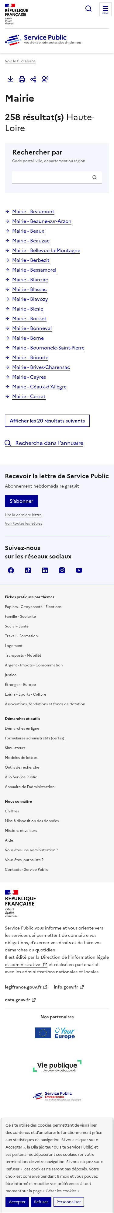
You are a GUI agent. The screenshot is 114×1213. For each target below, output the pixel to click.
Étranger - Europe (20, 684)
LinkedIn (45, 570)
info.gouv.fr (66, 987)
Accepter (17, 1202)
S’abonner (21, 501)
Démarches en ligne (22, 728)
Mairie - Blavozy (30, 299)
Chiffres (12, 811)
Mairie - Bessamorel (34, 269)
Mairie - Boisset (29, 318)
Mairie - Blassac (29, 289)
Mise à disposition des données (32, 821)
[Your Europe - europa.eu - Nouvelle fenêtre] (57, 1033)
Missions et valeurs (21, 830)
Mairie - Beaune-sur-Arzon (41, 221)
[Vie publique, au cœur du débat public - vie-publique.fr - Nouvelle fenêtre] (57, 1067)
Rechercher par (48, 156)
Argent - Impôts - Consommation (34, 665)
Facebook (11, 570)
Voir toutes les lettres (23, 523)
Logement (13, 645)
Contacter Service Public (26, 869)
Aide (9, 840)
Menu (105, 13)
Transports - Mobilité (23, 655)
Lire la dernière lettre (23, 515)
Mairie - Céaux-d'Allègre (39, 386)
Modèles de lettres (21, 757)
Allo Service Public (21, 777)
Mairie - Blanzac (30, 279)
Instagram (62, 570)
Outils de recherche (22, 767)
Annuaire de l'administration (29, 787)
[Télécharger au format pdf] (10, 79)
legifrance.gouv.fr (23, 987)
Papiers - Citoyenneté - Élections (33, 607)
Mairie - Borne (28, 338)
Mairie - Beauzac (31, 240)
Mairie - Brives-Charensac (41, 367)
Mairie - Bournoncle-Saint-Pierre (48, 347)
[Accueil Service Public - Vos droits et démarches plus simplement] (44, 46)
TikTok (28, 570)
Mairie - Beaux (28, 231)
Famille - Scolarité (20, 616)
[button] (45, 79)
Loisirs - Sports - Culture (25, 694)
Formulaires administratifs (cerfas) (34, 738)
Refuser (41, 1202)
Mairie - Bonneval (32, 328)
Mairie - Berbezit (31, 260)
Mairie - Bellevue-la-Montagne (46, 250)
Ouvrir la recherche (88, 8)
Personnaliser (69, 1202)
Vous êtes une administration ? (31, 850)
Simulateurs (15, 748)
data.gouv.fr (17, 1000)
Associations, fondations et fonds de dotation (45, 704)
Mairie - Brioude (30, 357)
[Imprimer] (21, 79)
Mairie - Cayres (29, 377)
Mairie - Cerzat (29, 396)
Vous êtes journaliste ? (24, 860)
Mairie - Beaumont (33, 211)
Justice (10, 675)
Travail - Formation (21, 636)
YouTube (79, 570)
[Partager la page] (33, 79)
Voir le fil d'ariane (20, 61)
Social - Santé (17, 626)
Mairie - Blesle (27, 308)
